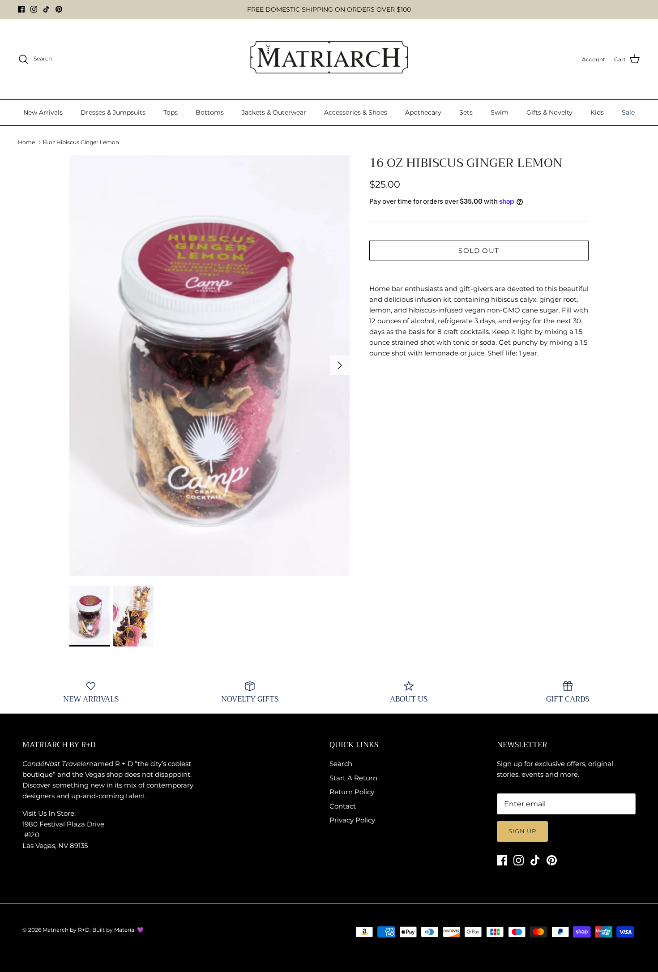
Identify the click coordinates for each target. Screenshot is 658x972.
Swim (499, 112)
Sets (466, 112)
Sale (628, 112)
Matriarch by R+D (66, 929)
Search (340, 763)
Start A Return (353, 778)
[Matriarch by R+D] (329, 59)
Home (26, 142)
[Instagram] (33, 9)
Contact (342, 806)
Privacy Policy (352, 820)
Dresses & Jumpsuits (113, 112)
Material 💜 (129, 929)
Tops (170, 112)
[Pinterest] (59, 9)
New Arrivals (43, 112)
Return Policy (351, 792)
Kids (597, 112)
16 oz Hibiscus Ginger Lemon (81, 142)
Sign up (522, 831)
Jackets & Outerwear (274, 112)
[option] (209, 365)
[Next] (340, 365)
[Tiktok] (46, 9)
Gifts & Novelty (549, 112)
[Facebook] (21, 9)
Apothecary (423, 112)
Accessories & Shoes (355, 112)
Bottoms (210, 112)
